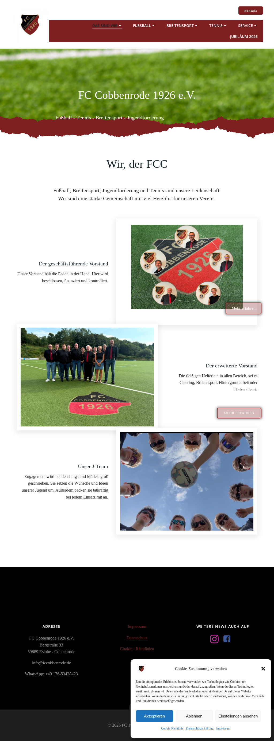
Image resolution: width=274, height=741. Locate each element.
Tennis (216, 25)
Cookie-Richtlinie (172, 728)
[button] (263, 668)
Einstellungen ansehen (238, 716)
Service (245, 25)
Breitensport (180, 25)
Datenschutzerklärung (200, 728)
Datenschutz (137, 638)
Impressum (223, 728)
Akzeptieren (154, 716)
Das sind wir (104, 25)
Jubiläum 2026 (244, 36)
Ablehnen (194, 716)
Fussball (142, 25)
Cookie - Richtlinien (137, 648)
